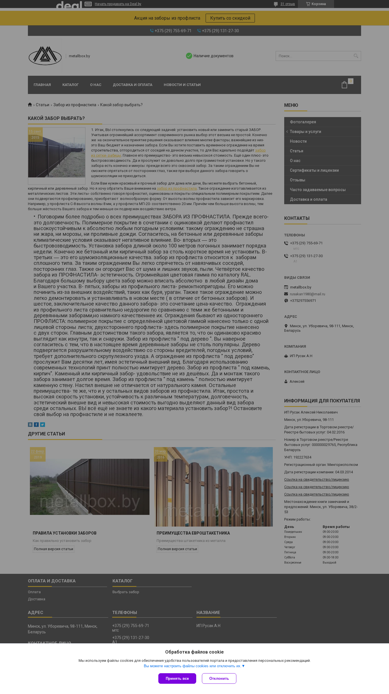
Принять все (177, 678)
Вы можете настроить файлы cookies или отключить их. (192, 666)
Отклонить (219, 678)
